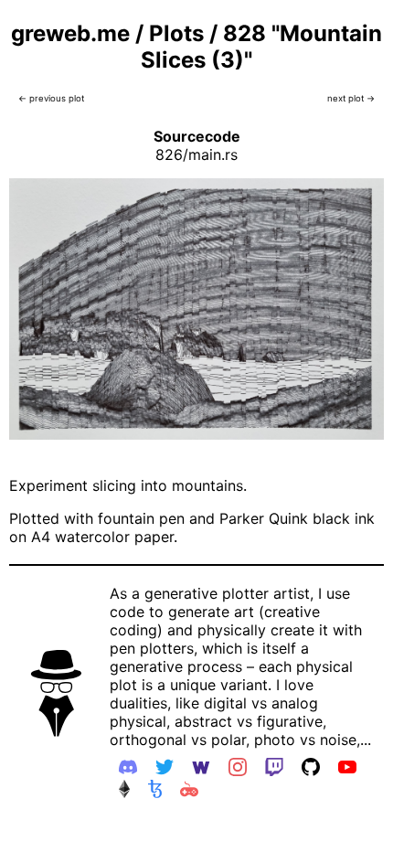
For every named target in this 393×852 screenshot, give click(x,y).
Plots (176, 33)
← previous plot (51, 98)
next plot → (351, 98)
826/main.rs (196, 154)
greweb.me (70, 33)
